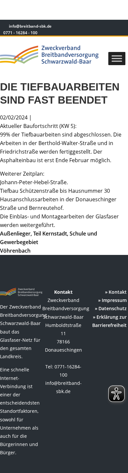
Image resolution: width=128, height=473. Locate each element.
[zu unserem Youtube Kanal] (120, 27)
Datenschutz (112, 308)
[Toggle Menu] (117, 58)
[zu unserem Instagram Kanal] (111, 27)
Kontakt (118, 292)
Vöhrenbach (15, 250)
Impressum (114, 300)
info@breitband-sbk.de (30, 26)
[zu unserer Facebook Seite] (102, 27)
